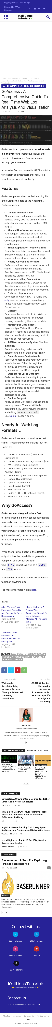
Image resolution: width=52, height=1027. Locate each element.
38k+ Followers (16, 970)
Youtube (36, 955)
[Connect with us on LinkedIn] (35, 9)
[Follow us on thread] (16, 963)
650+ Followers (15, 941)
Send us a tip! (29, 1016)
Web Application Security (17, 79)
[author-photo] (26, 715)
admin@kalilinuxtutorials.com (27, 1004)
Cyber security (24, 765)
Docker (13, 415)
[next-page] (27, 783)
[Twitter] (11, 670)
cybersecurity (21, 654)
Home (3, 79)
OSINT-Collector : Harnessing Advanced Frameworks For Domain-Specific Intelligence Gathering (41, 692)
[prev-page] (24, 783)
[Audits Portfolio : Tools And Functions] (26, 761)
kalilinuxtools (12, 659)
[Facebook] (4, 670)
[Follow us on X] (29, 9)
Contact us (26, 1019)
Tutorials (5, 762)
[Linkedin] (26, 743)
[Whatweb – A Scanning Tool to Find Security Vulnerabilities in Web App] (9, 759)
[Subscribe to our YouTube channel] (44, 9)
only (7, 300)
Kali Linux (5, 895)
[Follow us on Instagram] (39, 9)
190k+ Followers (36, 941)
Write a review (43, 1016)
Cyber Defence (7, 847)
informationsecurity (16, 656)
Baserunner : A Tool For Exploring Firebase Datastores (24, 862)
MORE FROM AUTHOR (37, 750)
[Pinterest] (18, 670)
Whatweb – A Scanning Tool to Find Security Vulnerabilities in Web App (8, 767)
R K (2, 805)
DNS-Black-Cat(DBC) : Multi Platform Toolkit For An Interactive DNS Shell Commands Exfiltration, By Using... (24, 815)
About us (6, 1016)
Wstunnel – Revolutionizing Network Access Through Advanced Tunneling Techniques (12, 691)
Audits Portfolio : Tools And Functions (25, 769)
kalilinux (38, 656)
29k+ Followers (15, 955)
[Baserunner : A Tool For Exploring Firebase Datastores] (26, 883)
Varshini (7, 112)
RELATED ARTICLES (13, 750)
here (33, 589)
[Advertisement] (26, 48)
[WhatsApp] (24, 670)
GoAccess (38, 654)
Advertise (17, 1016)
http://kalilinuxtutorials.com (26, 729)
